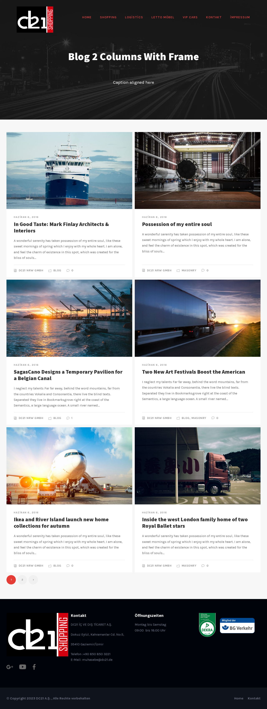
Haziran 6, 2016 (26, 217)
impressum (240, 17)
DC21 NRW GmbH (31, 270)
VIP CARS (190, 17)
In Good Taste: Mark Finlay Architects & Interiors (61, 227)
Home (238, 698)
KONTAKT (214, 17)
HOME (87, 17)
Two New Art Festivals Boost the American (193, 371)
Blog (57, 270)
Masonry (189, 270)
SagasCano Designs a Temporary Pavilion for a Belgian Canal (68, 375)
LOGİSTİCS (134, 17)
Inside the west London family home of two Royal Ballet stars (195, 522)
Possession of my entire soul (177, 223)
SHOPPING (108, 17)
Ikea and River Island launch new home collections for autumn (61, 522)
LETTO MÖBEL (162, 17)
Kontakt (254, 698)
